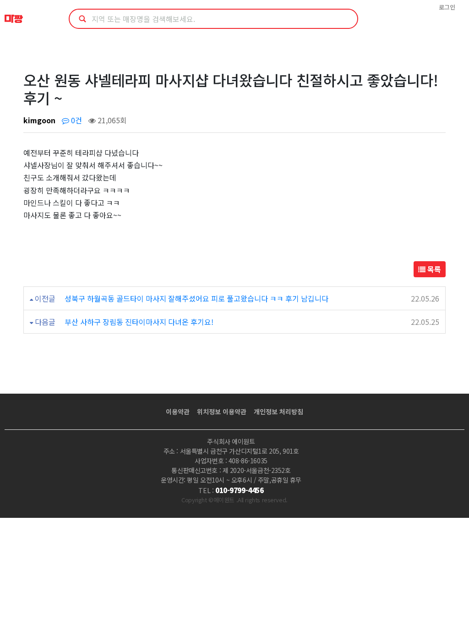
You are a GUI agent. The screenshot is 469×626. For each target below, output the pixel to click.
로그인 (447, 7)
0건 (75, 120)
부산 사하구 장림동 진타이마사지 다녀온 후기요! (139, 321)
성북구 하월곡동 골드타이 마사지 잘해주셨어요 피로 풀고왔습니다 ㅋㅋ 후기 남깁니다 (196, 298)
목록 (433, 269)
